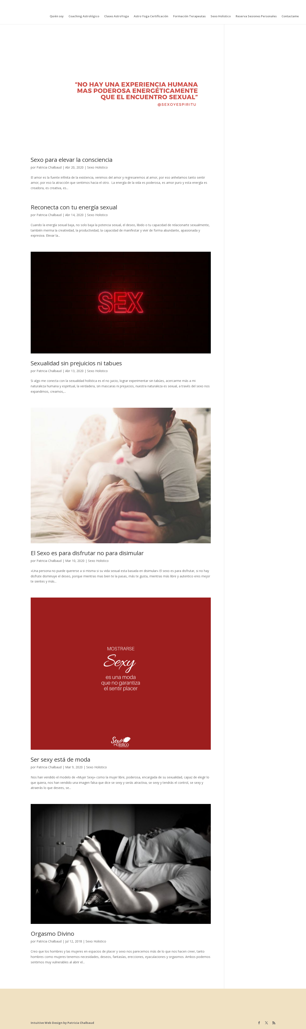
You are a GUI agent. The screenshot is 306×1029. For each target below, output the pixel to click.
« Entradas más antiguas (48, 981)
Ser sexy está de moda (60, 759)
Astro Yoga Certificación (151, 16)
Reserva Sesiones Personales (256, 16)
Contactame (290, 16)
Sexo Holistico (221, 16)
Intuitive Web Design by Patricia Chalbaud (62, 1023)
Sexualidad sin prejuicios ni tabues (76, 363)
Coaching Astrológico (84, 16)
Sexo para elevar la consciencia (71, 160)
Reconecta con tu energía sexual (74, 207)
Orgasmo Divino (52, 933)
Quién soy (57, 16)
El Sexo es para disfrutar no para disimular (87, 553)
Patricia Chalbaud (49, 167)
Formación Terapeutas (189, 16)
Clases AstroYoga (116, 16)
